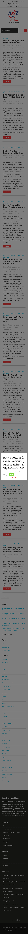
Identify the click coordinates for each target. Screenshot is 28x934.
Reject (14, 477)
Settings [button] (5, 474)
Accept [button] (11, 474)
